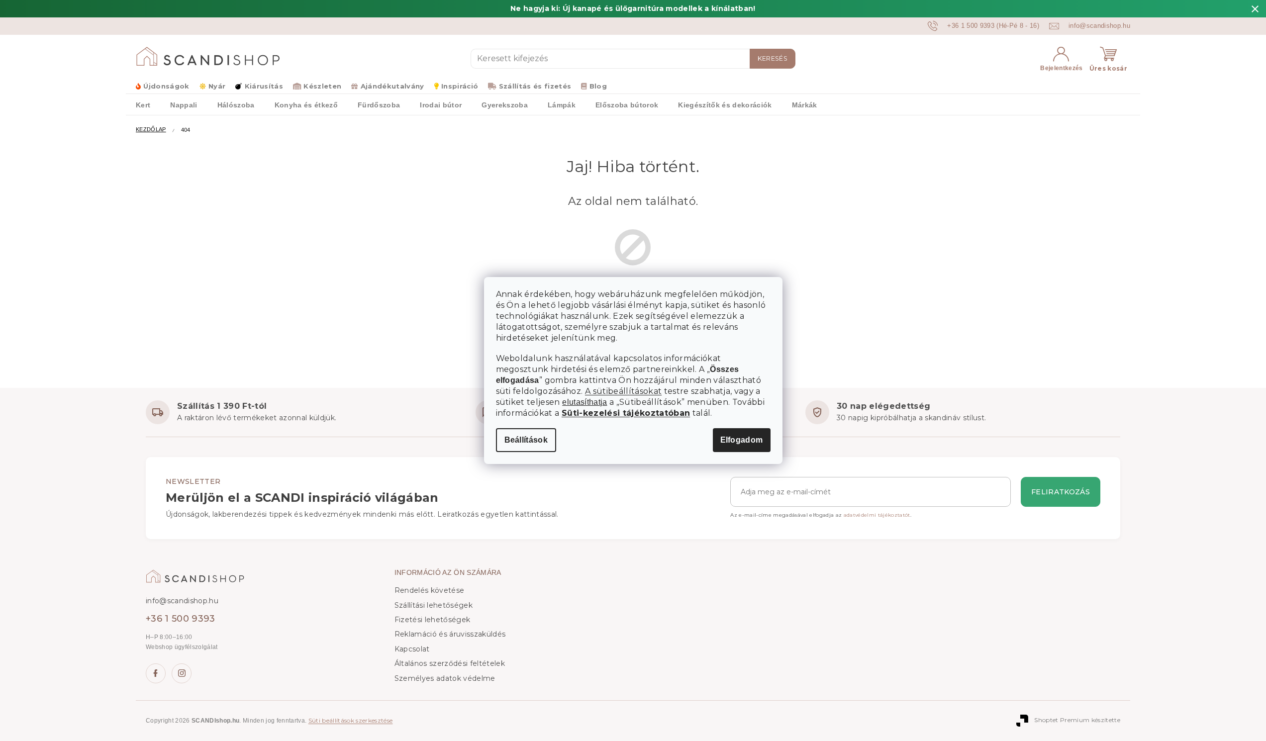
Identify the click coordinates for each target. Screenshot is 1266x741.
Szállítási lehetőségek (433, 605)
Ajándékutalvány (392, 86)
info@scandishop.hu (182, 600)
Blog (598, 86)
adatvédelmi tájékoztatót (877, 515)
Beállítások (526, 440)
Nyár (216, 86)
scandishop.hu (181, 673)
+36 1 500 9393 (180, 618)
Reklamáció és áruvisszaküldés (450, 634)
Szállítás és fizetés (535, 86)
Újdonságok (166, 86)
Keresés (772, 58)
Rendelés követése (429, 590)
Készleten (322, 86)
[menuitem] (143, 104)
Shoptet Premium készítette (1077, 720)
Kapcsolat (412, 649)
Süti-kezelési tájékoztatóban (626, 413)
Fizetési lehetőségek (432, 619)
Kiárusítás (264, 86)
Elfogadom (741, 440)
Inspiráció (459, 86)
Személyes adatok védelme (444, 678)
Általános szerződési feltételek (449, 663)
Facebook (155, 673)
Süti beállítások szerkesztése (350, 720)
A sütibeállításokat (623, 391)
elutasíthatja (584, 402)
